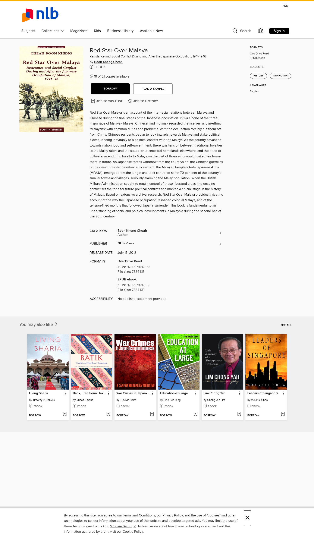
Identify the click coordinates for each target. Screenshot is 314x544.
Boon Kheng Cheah (108, 62)
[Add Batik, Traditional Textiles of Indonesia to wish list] (108, 414)
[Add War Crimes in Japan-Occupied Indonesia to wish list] (151, 414)
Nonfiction (280, 75)
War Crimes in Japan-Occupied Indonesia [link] (133, 393)
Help (285, 5)
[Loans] (260, 32)
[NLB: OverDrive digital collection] (40, 14)
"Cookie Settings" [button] (123, 526)
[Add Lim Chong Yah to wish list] (239, 414)
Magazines (79, 31)
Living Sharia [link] (38, 393)
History (258, 75)
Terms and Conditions (139, 515)
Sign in (279, 31)
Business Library (120, 31)
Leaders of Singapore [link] (262, 393)
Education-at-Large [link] (174, 393)
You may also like (36, 324)
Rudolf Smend (84, 400)
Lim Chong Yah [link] (215, 393)
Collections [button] (51, 31)
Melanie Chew (259, 400)
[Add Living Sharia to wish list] (64, 414)
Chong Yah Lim (216, 400)
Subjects (28, 31)
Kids (97, 31)
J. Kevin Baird (128, 400)
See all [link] (285, 325)
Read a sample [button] (153, 89)
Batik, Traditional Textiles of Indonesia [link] (89, 393)
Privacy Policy (173, 515)
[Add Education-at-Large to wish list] (195, 414)
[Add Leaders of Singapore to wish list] (282, 414)
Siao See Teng (172, 400)
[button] (241, 32)
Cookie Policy (133, 531)
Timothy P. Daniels (44, 400)
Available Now (151, 31)
